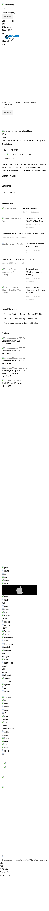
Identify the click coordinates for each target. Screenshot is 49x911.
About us (5, 843)
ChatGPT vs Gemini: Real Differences (18, 259)
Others (4, 137)
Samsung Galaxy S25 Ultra (31, 314)
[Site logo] (8, 5)
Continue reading (9, 176)
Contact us (6, 848)
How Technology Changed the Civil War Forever (35, 290)
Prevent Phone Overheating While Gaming (34, 272)
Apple (4, 804)
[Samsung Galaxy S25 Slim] (14, 358)
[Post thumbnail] (9, 210)
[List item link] (24, 765)
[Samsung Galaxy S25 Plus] (14, 338)
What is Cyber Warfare (27, 208)
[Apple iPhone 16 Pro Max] (11, 380)
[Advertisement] (24, 72)
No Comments (36, 212)
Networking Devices (10, 818)
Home (4, 128)
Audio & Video (8, 809)
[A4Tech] (24, 659)
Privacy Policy (8, 825)
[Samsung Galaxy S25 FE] (13, 348)
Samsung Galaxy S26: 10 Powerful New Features (23, 234)
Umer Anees (7, 854)
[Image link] (7, 754)
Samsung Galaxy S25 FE (12, 351)
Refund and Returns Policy (13, 830)
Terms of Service (9, 839)
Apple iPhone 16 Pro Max (12, 383)
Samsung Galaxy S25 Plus (13, 341)
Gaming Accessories (10, 813)
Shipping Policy (8, 834)
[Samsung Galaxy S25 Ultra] (14, 368)
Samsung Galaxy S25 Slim (13, 361)
